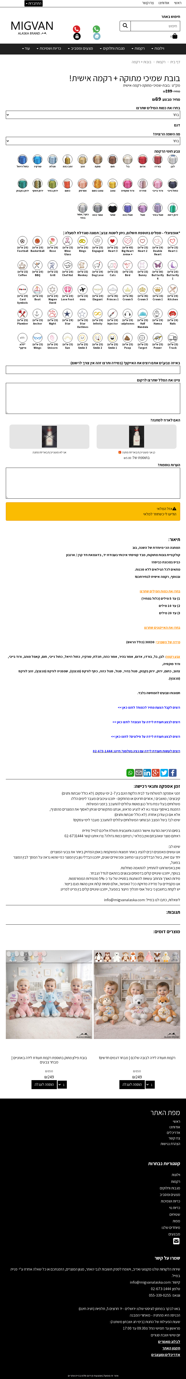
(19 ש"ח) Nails (172, 321)
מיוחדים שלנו (171, 1227)
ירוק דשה (173, 215)
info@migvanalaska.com (150, 1282)
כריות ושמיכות (170, 1201)
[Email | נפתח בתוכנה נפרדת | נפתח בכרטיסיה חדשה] (139, 772)
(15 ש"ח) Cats (113, 273)
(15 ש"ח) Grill (52, 273)
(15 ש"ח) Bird (128, 273)
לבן (173, 166)
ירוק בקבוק (22, 190)
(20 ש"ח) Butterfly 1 (173, 275)
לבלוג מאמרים (169, 1341)
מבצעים (174, 1234)
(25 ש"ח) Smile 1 (112, 346)
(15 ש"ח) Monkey (83, 273)
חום (113, 166)
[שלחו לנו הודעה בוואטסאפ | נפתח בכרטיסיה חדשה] (102, 29)
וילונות (176, 1174)
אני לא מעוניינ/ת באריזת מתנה (49, 452)
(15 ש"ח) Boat (37, 297)
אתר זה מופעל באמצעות (93, 1375)
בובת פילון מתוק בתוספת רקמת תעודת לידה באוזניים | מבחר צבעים (49, 1060)
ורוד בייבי (157, 190)
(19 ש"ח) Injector (112, 321)
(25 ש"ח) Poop (127, 346)
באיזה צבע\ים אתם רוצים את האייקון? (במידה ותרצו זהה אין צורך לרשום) (125, 362)
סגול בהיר (157, 215)
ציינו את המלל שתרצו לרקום (158, 380)
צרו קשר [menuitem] (148, 2)
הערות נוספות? (169, 464)
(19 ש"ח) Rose (52, 249)
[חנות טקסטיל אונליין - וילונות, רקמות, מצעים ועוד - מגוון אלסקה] (32, 28)
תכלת (52, 166)
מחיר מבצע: (171, 99)
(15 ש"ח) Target (143, 346)
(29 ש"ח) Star (67, 321)
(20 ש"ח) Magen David (52, 299)
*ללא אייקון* (22, 346)
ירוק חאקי (37, 190)
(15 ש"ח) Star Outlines (82, 323)
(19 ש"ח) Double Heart (157, 251)
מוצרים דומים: (166, 931)
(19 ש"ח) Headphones (127, 321)
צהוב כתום (97, 190)
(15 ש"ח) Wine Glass (67, 251)
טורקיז (37, 166)
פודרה (142, 190)
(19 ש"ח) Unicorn (52, 346)
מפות (176, 1221)
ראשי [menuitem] (177, 2)
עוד (27, 48)
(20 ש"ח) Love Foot (67, 297)
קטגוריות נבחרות (164, 1163)
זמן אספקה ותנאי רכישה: (157, 786)
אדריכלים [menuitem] (173, 1132)
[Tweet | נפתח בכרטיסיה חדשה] (164, 772)
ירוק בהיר (52, 190)
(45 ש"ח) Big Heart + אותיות (128, 251)
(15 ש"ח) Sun (67, 346)
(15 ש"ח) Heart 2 (143, 249)
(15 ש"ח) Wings (37, 346)
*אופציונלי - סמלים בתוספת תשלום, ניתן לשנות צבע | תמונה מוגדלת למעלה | (121, 232)
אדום (143, 166)
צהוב (113, 190)
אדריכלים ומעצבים (165, 1354)
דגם (177, 125)
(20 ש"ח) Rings (82, 249)
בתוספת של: (140, 457)
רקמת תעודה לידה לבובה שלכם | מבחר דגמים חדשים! (137, 1057)
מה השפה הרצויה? (166, 134)
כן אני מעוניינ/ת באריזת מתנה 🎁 (136, 455)
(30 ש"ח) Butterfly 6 (158, 275)
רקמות (160, 61)
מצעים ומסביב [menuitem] (81, 48)
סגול (142, 215)
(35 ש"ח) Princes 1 (113, 297)
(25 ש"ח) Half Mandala (142, 323)
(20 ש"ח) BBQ (37, 273)
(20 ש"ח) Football (22, 249)
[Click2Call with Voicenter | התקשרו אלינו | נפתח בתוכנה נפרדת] (82, 29)
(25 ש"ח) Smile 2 (97, 346)
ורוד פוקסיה (127, 190)
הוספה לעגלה (132, 1084)
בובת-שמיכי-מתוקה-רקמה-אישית (146, 85)
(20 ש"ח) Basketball (37, 249)
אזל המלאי (164, 508)
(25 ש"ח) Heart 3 (112, 249)
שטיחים (175, 1214)
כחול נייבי (172, 190)
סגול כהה (128, 215)
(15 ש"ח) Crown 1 (158, 297)
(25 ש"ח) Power (157, 346)
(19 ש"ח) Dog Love (98, 273)
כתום (67, 190)
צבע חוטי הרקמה (167, 151)
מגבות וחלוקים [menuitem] (113, 48)
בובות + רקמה (141, 61)
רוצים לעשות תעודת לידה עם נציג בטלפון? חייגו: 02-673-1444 (136, 751)
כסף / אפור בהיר (83, 216)
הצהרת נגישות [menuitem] (170, 1143)
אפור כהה (97, 215)
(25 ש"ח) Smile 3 (82, 346)
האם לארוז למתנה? (165, 420)
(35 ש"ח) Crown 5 (128, 297)
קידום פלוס (87, 1375)
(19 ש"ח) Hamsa (157, 321)
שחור (113, 215)
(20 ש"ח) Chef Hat (67, 273)
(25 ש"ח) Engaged (97, 249)
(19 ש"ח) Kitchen (172, 297)
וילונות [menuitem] (159, 48)
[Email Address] (176, 1242)
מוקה (98, 166)
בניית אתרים (74, 1375)
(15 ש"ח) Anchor (37, 321)
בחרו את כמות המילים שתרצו (158, 107)
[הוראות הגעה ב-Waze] (103, 36)
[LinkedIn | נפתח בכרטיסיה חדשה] (147, 772)
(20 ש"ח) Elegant (97, 297)
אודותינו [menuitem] (164, 2)
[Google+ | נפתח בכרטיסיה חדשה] (156, 772)
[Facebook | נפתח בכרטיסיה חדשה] (173, 772)
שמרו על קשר (167, 1258)
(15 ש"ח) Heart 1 (173, 249)
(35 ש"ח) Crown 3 (143, 297)
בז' (128, 166)
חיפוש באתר (170, 16)
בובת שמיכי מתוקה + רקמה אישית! (124, 78)
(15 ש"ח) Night (52, 321)
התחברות (34, 3)
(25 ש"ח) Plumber (22, 321)
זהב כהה (68, 166)
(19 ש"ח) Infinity (97, 321)
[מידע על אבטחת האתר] (83, 36)
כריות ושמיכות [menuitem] (50, 48)
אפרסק (83, 190)
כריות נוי (174, 1207)
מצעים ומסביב (170, 1194)
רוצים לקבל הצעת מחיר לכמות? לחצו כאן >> (149, 707)
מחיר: (171, 91)
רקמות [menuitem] (139, 48)
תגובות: (173, 912)
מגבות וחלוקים (170, 1188)
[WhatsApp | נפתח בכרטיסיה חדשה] (130, 772)
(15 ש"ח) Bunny (143, 273)
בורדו (158, 166)
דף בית (175, 61)
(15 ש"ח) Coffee (22, 273)
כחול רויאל (23, 166)
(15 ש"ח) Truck (173, 346)
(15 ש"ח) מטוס (83, 297)
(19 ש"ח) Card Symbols (22, 299)
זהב (82, 166)
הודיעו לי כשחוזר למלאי (159, 514)
